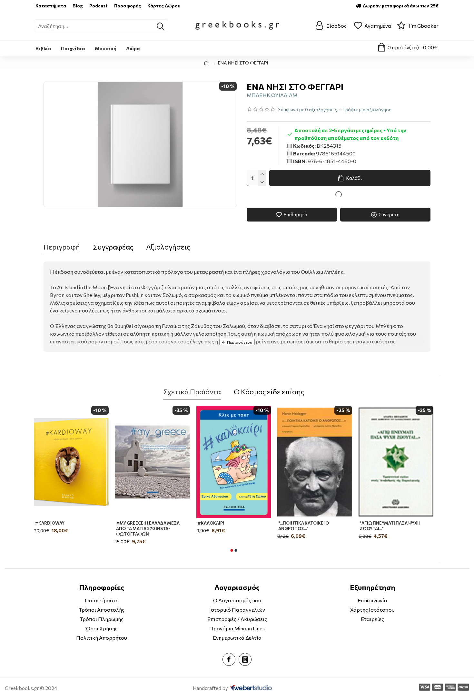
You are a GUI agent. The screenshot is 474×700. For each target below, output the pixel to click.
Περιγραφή (62, 246)
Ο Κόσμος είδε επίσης (269, 391)
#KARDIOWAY (49, 523)
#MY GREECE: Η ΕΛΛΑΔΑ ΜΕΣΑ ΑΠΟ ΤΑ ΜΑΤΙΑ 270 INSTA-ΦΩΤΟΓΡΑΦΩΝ (148, 528)
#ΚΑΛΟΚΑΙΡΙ (210, 523)
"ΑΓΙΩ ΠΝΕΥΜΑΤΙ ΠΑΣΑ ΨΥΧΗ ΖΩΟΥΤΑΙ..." (390, 525)
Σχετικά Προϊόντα (192, 391)
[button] (231, 550)
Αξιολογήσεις (168, 246)
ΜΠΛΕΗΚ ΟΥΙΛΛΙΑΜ (272, 95)
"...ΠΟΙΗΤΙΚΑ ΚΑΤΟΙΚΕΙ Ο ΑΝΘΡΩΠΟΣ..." (303, 525)
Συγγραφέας (113, 246)
